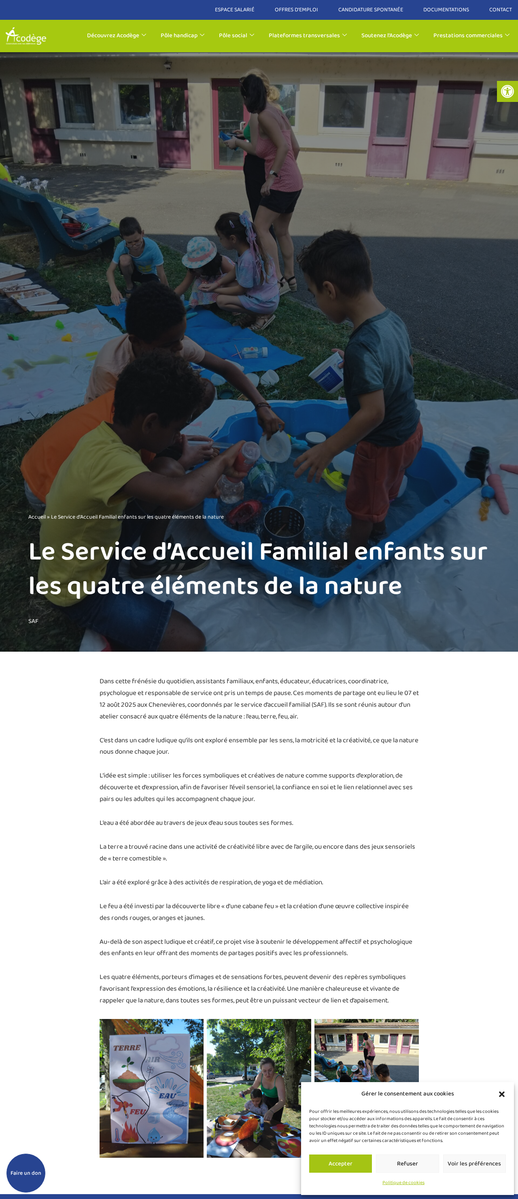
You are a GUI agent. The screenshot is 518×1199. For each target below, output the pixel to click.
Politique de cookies (403, 1182)
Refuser (407, 1164)
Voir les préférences (474, 1164)
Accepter (340, 1164)
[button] (507, 91)
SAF (33, 621)
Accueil (37, 517)
